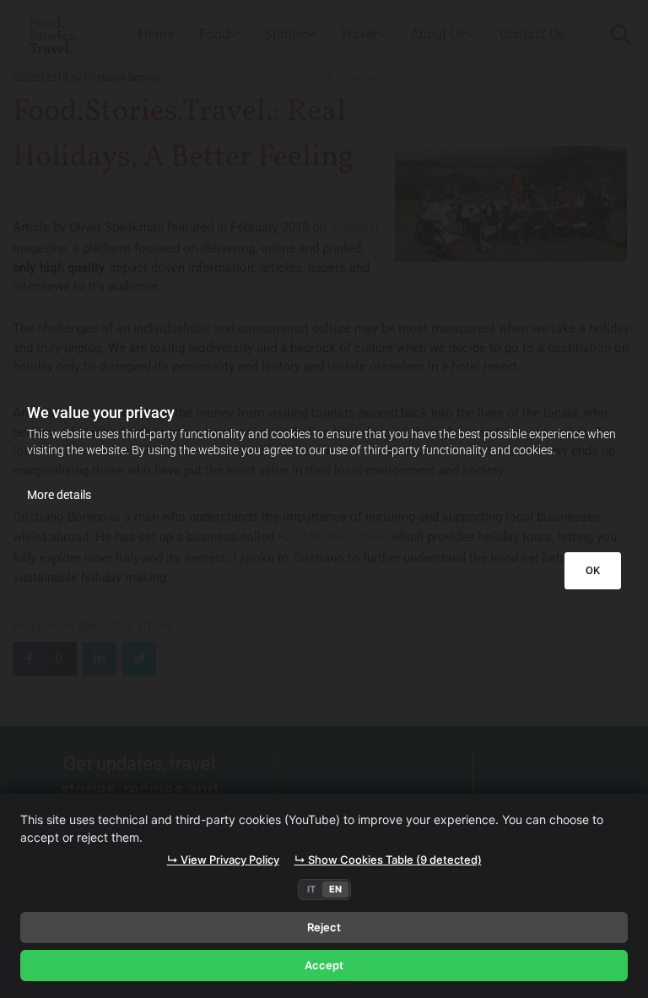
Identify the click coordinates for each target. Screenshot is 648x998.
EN (335, 889)
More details (59, 495)
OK (593, 570)
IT (311, 889)
